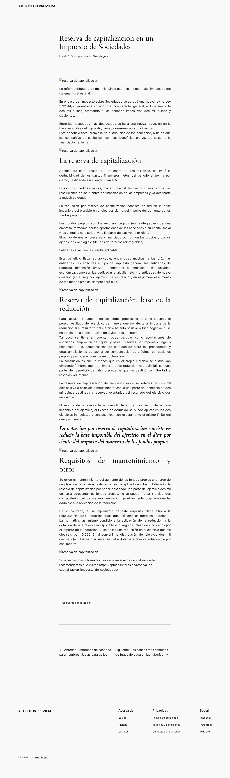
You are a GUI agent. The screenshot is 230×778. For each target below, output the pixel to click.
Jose (86, 56)
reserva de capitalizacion (76, 602)
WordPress (41, 757)
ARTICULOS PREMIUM (36, 6)
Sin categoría (101, 56)
